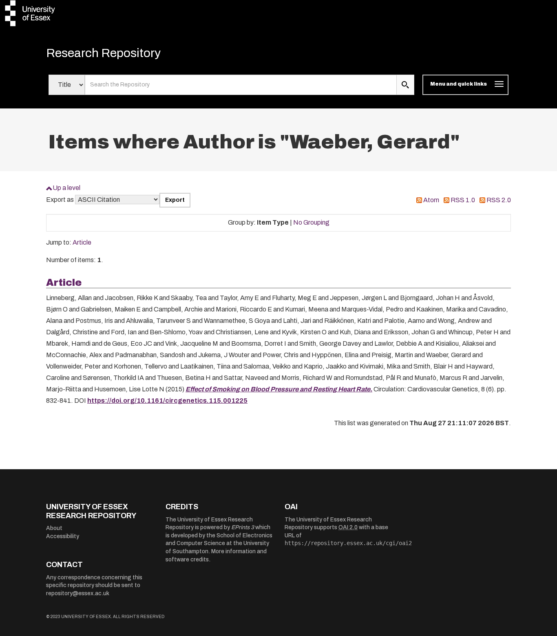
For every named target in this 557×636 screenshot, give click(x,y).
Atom (431, 200)
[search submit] (405, 85)
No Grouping (311, 222)
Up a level (66, 187)
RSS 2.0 (498, 200)
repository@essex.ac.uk (77, 593)
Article (82, 242)
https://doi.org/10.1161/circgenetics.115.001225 (167, 400)
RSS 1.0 (463, 200)
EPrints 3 (242, 527)
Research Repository (103, 53)
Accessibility (62, 536)
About (54, 528)
